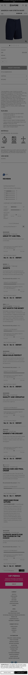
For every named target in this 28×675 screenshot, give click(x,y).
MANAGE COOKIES (7, 672)
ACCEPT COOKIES (20, 672)
